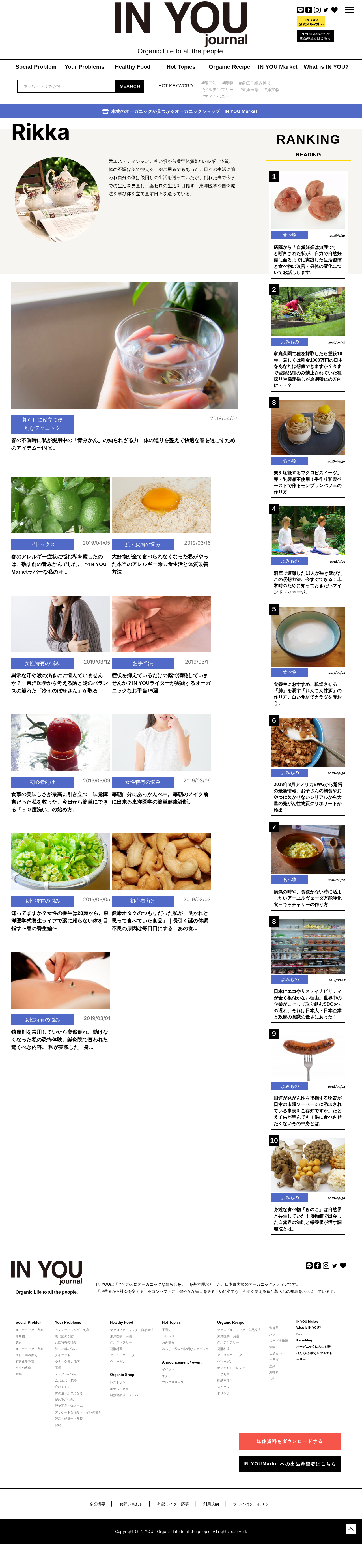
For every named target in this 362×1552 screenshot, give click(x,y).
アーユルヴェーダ (122, 1355)
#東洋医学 (249, 89)
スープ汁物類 (278, 1341)
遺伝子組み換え (26, 1355)
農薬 (19, 1342)
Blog (299, 1334)
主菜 (272, 1366)
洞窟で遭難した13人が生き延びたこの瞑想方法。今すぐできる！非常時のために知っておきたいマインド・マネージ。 (308, 582)
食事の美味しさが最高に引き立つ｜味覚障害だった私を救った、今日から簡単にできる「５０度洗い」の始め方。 (59, 801)
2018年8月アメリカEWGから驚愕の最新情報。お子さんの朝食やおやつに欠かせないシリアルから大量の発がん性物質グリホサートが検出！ (308, 797)
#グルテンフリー (217, 89)
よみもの (290, 341)
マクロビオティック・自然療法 (132, 1330)
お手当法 (143, 663)
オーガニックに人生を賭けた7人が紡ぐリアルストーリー (314, 1353)
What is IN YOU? (308, 1327)
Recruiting (304, 1340)
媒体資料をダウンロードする (290, 1441)
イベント (168, 1369)
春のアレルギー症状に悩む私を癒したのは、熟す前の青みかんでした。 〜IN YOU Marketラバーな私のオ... (59, 564)
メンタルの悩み (66, 1374)
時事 (19, 1374)
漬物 (272, 1347)
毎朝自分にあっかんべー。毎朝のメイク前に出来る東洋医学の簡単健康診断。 (160, 798)
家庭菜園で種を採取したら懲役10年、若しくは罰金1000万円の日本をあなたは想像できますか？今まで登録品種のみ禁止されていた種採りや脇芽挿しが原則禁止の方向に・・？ (308, 369)
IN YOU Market (307, 1321)
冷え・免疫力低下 (67, 1362)
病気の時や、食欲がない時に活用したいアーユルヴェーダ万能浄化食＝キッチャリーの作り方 (308, 898)
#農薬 (227, 83)
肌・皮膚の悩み (143, 544)
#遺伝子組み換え (255, 83)
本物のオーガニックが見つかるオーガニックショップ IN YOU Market (184, 111)
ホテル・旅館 (119, 1389)
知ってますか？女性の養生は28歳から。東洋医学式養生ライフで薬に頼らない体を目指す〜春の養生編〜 (60, 920)
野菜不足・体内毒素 (69, 1406)
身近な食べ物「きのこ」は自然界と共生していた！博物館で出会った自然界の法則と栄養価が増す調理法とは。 (308, 1219)
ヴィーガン (118, 1362)
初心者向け (42, 782)
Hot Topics (171, 1322)
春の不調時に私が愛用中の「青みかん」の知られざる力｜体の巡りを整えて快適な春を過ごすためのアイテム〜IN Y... (123, 444)
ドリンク (223, 1393)
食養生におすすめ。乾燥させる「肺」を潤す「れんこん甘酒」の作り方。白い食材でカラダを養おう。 (308, 694)
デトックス (42, 544)
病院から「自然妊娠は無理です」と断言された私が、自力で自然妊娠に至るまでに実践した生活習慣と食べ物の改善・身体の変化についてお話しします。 (308, 260)
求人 (165, 1376)
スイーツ (223, 1387)
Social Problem (29, 1322)
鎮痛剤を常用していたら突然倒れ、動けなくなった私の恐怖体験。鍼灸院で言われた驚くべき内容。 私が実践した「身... (59, 1039)
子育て (166, 1330)
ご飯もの (275, 1353)
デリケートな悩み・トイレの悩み (78, 1412)
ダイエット (62, 1355)
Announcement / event (181, 1362)
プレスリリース (173, 1382)
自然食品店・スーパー (125, 1395)
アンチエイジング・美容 (72, 1330)
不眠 (58, 1368)
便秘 (58, 1425)
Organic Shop (122, 1375)
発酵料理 (116, 1349)
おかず (274, 1379)
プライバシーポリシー (253, 1504)
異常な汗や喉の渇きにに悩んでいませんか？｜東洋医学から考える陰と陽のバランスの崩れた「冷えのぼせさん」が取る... (59, 683)
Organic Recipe (230, 1322)
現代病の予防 (64, 1336)
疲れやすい (62, 1387)
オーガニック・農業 (30, 1330)
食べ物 (290, 235)
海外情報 (168, 1342)
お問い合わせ (131, 1504)
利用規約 (211, 1504)
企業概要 (97, 1504)
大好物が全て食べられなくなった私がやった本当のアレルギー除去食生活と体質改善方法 (160, 564)
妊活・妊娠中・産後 (69, 1418)
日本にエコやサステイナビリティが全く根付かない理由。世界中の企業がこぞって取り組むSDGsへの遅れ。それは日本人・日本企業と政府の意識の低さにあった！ (308, 1004)
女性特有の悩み (42, 663)
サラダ (274, 1360)
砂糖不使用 (225, 1381)
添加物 (20, 1336)
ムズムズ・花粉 (66, 1381)
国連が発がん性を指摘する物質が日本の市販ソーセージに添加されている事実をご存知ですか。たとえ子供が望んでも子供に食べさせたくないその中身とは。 (308, 1111)
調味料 (274, 1372)
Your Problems (68, 1322)
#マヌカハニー (215, 96)
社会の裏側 (23, 1368)
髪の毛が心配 (64, 1399)
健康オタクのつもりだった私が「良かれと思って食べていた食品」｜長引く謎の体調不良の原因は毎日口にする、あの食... (160, 920)
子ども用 (223, 1374)
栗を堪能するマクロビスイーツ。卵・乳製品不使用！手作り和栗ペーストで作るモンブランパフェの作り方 (308, 482)
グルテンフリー (121, 1342)
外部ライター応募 (173, 1504)
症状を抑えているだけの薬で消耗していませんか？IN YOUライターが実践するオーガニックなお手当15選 (161, 683)
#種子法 (209, 83)
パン (272, 1334)
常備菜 (274, 1328)
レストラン (118, 1382)
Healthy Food (121, 1322)
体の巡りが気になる (69, 1393)
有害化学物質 (25, 1362)
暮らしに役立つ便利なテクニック (42, 424)
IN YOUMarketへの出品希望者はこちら (315, 36)
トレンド (168, 1336)
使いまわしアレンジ (231, 1368)
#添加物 (272, 89)
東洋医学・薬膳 (121, 1336)
